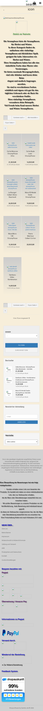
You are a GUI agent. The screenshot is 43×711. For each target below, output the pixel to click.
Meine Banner (6, 532)
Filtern (21, 345)
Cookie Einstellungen (9, 560)
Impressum (5, 536)
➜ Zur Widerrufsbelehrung (12, 665)
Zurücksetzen (21, 350)
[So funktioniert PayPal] (10, 633)
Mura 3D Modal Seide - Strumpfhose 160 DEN (30, 195)
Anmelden (22, 422)
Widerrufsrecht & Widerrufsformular (13, 540)
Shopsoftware (14, 708)
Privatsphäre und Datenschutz (11, 552)
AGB (3, 548)
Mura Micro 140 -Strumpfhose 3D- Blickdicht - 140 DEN (12, 236)
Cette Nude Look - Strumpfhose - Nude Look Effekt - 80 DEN (30, 153)
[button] (5, 117)
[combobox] (19, 117)
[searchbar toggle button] (29, 3)
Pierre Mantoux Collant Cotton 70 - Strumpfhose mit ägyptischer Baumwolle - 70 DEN (30, 236)
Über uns (5, 529)
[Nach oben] (36, 707)
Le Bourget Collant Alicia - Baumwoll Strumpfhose (12, 195)
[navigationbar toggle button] (40, 3)
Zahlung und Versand (9, 544)
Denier (8, 332)
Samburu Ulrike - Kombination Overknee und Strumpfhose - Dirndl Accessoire (12, 277)
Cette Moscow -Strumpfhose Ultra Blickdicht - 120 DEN (12, 153)
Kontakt (4, 556)
